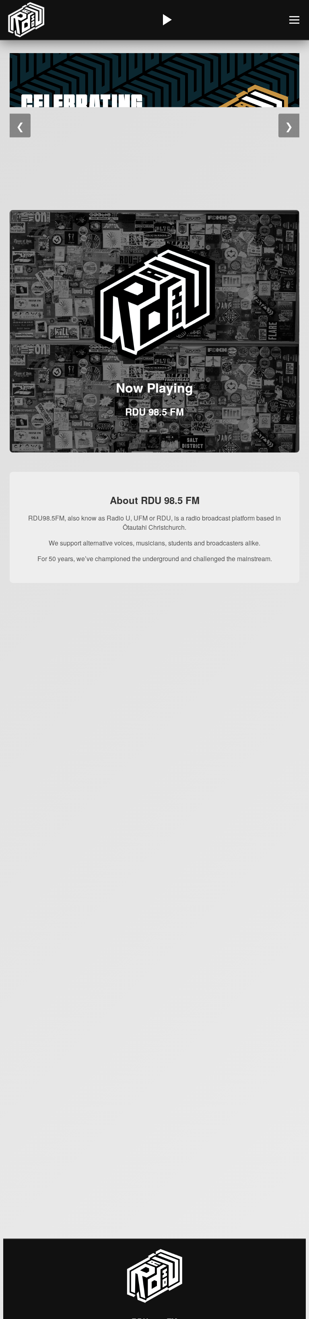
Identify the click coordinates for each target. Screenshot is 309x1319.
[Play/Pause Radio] (166, 19)
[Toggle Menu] (294, 20)
